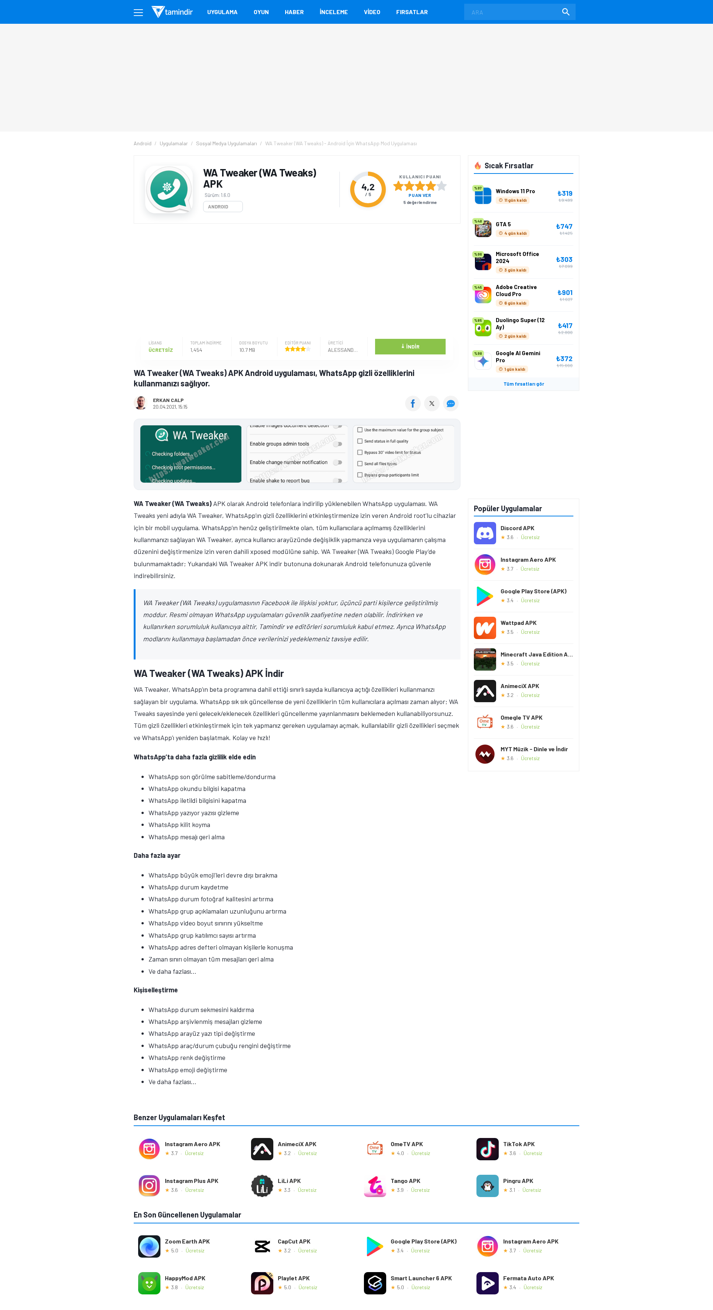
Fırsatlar (412, 11)
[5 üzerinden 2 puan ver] (409, 186)
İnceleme (334, 11)
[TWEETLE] (433, 409)
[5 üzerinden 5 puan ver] (441, 186)
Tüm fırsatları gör (524, 384)
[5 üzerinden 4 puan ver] (431, 186)
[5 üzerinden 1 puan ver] (398, 186)
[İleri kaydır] (451, 454)
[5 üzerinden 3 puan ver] (420, 186)
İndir (410, 346)
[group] (297, 455)
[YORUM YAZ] (451, 409)
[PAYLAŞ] (414, 409)
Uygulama (222, 11)
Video (372, 11)
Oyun (261, 11)
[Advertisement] (295, 281)
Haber (294, 11)
